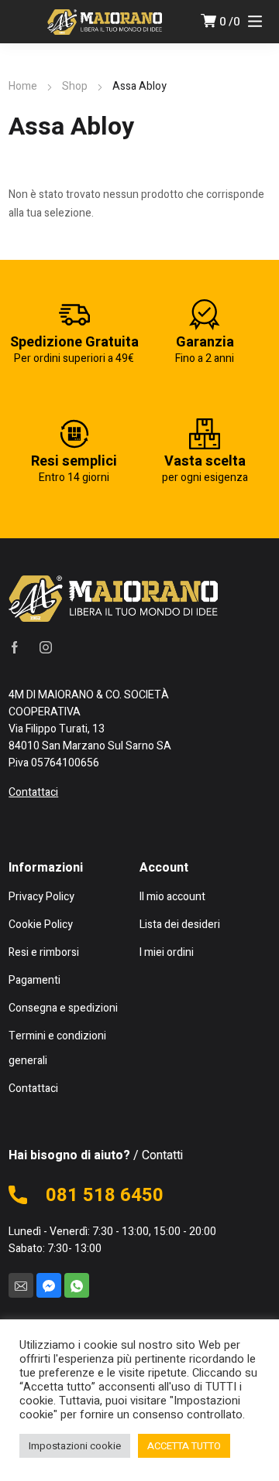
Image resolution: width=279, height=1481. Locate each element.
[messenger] (48, 1285)
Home (23, 86)
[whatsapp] (76, 1285)
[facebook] (14, 646)
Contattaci (33, 792)
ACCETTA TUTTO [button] (184, 1445)
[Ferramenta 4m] (104, 21)
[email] (21, 1285)
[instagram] (45, 646)
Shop (75, 86)
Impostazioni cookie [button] (75, 1445)
